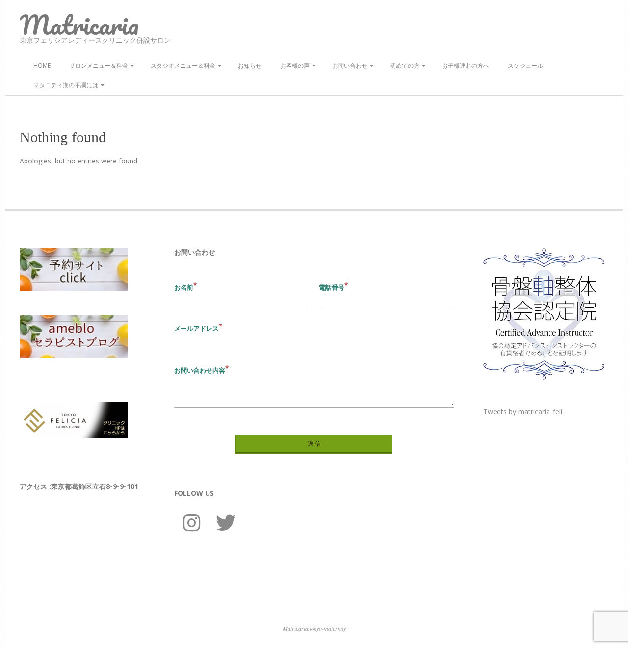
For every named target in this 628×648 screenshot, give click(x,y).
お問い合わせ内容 (199, 370)
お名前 (183, 287)
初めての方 (404, 65)
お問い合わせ (349, 65)
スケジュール (525, 65)
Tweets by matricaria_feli (522, 411)
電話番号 (331, 287)
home (42, 65)
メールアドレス (196, 328)
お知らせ (250, 65)
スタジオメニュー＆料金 (183, 65)
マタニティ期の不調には (65, 85)
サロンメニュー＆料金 (98, 65)
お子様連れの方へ (465, 65)
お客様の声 (295, 65)
